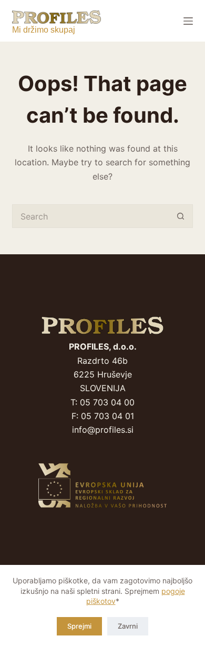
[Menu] (188, 21)
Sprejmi (79, 626)
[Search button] (181, 216)
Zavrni (128, 626)
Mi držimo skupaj (43, 29)
